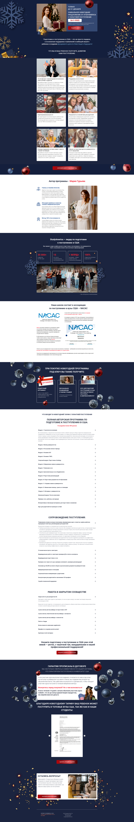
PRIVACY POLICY (51, 814)
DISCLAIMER (43, 815)
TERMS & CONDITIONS (44, 814)
